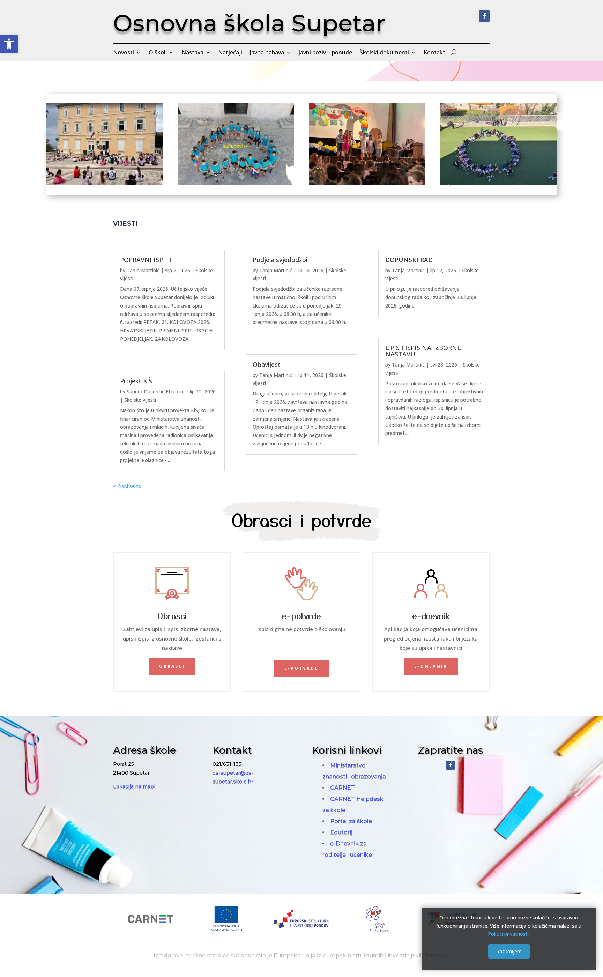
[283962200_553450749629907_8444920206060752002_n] (236, 183)
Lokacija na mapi (134, 786)
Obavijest (267, 364)
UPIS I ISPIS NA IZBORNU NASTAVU (423, 350)
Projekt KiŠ (136, 381)
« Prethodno (127, 485)
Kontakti (435, 53)
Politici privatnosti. (509, 934)
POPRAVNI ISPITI (145, 260)
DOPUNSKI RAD (409, 260)
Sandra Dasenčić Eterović (155, 391)
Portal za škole (351, 821)
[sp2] (104, 183)
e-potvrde (301, 668)
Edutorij (341, 832)
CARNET (342, 787)
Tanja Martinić (143, 270)
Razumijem (509, 951)
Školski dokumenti (384, 53)
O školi (158, 53)
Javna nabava (267, 53)
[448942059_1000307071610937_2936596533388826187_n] (367, 183)
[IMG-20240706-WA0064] (498, 183)
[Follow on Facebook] (484, 16)
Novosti (123, 53)
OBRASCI (172, 666)
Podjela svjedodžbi (280, 260)
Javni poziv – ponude (325, 53)
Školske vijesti (140, 400)
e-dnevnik (430, 666)
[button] (9, 44)
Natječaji (230, 53)
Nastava (192, 53)
